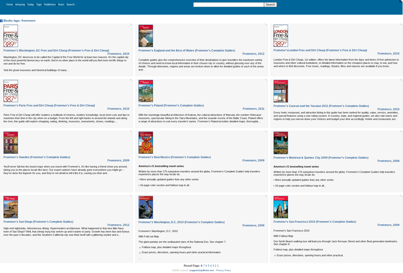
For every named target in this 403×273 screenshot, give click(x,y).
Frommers (115, 53)
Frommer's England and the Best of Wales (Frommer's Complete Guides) (187, 50)
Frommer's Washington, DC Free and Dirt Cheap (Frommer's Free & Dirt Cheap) (56, 50)
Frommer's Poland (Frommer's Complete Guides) (171, 105)
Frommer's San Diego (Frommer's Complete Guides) (38, 221)
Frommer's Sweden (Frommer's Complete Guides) (36, 157)
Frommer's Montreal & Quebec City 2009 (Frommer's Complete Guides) (321, 157)
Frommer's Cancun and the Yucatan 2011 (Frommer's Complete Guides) (321, 106)
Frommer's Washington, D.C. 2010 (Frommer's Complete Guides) (182, 222)
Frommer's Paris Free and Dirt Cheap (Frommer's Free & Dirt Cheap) (49, 105)
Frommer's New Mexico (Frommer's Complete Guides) (175, 157)
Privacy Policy (223, 270)
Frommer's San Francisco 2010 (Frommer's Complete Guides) (315, 221)
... (68, 70)
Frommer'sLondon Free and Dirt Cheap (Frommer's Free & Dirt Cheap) (320, 50)
